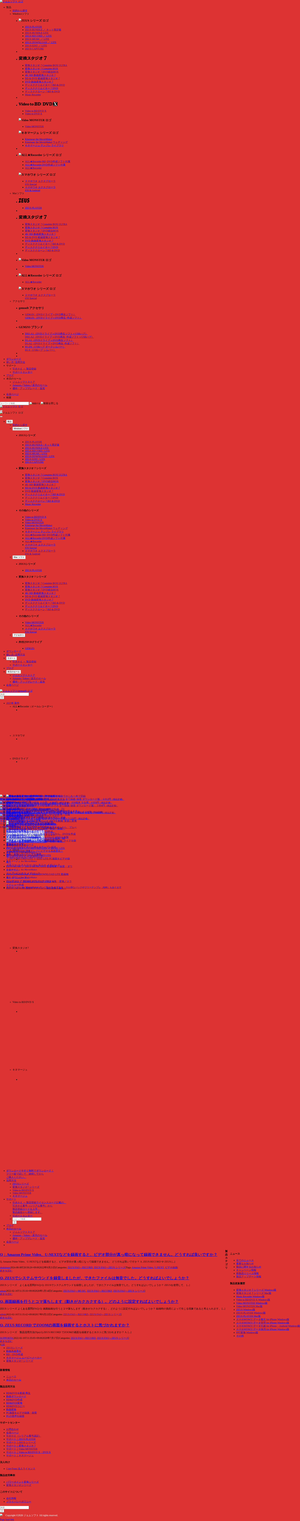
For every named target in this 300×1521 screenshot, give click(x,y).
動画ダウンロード (16, 1396)
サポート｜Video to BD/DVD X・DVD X (28, 1452)
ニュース (11, 1376)
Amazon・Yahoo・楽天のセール (29, 1235)
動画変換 (11, 1409)
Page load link (7, 1519)
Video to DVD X (33, 113)
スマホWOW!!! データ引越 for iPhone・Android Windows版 (268, 1326)
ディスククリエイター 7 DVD (41, 88)
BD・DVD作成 (14, 1354)
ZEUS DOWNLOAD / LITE (40, 456)
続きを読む (6, 1270)
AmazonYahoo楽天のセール (29, 385)
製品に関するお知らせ (248, 1266)
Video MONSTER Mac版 (249, 1306)
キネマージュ (20, 1196)
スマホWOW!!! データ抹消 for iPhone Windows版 (262, 1329)
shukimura (5, 1267)
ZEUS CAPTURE (34, 48)
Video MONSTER (34, 126)
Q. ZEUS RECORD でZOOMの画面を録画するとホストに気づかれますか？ (65, 1325)
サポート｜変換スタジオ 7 (21, 1445)
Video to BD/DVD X (35, 111)
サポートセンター (22, 372)
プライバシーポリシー (18, 1501)
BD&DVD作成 (14, 1399)
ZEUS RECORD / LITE (37, 450)
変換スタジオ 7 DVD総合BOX (42, 72)
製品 (10, 421)
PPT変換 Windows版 (247, 1332)
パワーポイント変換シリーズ (22, 1482)
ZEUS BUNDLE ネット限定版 (43, 29)
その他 (240, 1335)
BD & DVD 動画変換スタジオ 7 (42, 78)
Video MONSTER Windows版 (252, 1303)
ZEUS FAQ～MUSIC (74, 1291)
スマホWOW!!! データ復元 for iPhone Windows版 (262, 1319)
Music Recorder (33, 94)
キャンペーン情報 (246, 1270)
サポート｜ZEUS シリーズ (21, 1442)
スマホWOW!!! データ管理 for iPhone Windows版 (262, 1322)
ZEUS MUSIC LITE (37, 39)
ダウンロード (13, 359)
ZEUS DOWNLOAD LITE (40, 42)
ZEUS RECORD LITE (38, 35)
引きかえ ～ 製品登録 (24, 368)
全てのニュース (245, 1260)
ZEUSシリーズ (20, 1183)
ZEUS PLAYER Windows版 (251, 1313)
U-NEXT (159, 1267)
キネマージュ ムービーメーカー (24, 1357)
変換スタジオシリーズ (18, 1485)
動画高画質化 (13, 1351)
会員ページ (12, 394)
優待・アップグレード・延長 (28, 388)
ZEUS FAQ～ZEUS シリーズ (109, 1267)
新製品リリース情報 (247, 1273)
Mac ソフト (19, 557)
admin (3, 1291)
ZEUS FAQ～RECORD (80, 1267)
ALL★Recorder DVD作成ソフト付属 (45, 164)
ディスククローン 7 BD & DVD (42, 91)
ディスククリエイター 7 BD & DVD (45, 85)
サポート (12, 658)
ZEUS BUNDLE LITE (37, 33)
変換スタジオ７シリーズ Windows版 (256, 1290)
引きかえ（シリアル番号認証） (23, 1436)
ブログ (10, 375)
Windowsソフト (21, 428)
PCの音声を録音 (15, 1416)
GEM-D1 (30, 648)
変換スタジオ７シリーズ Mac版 (253, 1293)
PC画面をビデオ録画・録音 (21, 1412)
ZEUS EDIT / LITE (35, 459)
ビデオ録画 (171, 1267)
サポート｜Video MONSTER (22, 1449)
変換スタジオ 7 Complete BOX (41, 68)
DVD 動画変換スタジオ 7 (39, 81)
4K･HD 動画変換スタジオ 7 (40, 75)
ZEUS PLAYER (33, 26)
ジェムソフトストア (23, 382)
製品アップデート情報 (248, 1276)
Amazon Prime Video (142, 1267)
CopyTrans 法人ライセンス (20, 1468)
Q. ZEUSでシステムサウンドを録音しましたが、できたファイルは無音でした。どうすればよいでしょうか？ (94, 1278)
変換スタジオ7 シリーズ (25, 1187)
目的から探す (20, 10)
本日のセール (14, 672)
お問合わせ (12, 1429)
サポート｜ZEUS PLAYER (21, 1439)
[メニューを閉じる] (1, 416)
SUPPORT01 (7, 1338)
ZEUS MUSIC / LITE (36, 453)
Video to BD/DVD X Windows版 (253, 1299)
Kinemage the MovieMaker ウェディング (46, 142)
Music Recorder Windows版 (250, 1296)
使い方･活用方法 (15, 362)
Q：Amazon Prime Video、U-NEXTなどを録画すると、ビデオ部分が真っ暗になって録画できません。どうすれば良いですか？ (108, 1255)
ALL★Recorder (33, 168)
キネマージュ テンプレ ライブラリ (44, 145)
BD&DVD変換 (14, 1403)
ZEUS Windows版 (245, 1309)
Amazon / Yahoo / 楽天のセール (29, 678)
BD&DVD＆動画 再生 (18, 1393)
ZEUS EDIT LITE (36, 45)
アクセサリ (19, 635)
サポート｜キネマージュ (20, 1455)
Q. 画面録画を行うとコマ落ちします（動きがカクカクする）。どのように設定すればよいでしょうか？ (89, 1301)
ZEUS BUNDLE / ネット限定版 (42, 444)
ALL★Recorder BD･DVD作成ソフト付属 (47, 161)
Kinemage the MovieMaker (38, 139)
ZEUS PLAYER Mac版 (248, 1316)
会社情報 (11, 1498)
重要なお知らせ (245, 1263)
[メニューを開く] (1, 410)
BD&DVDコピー (15, 1406)
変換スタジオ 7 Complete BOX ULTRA (46, 65)
